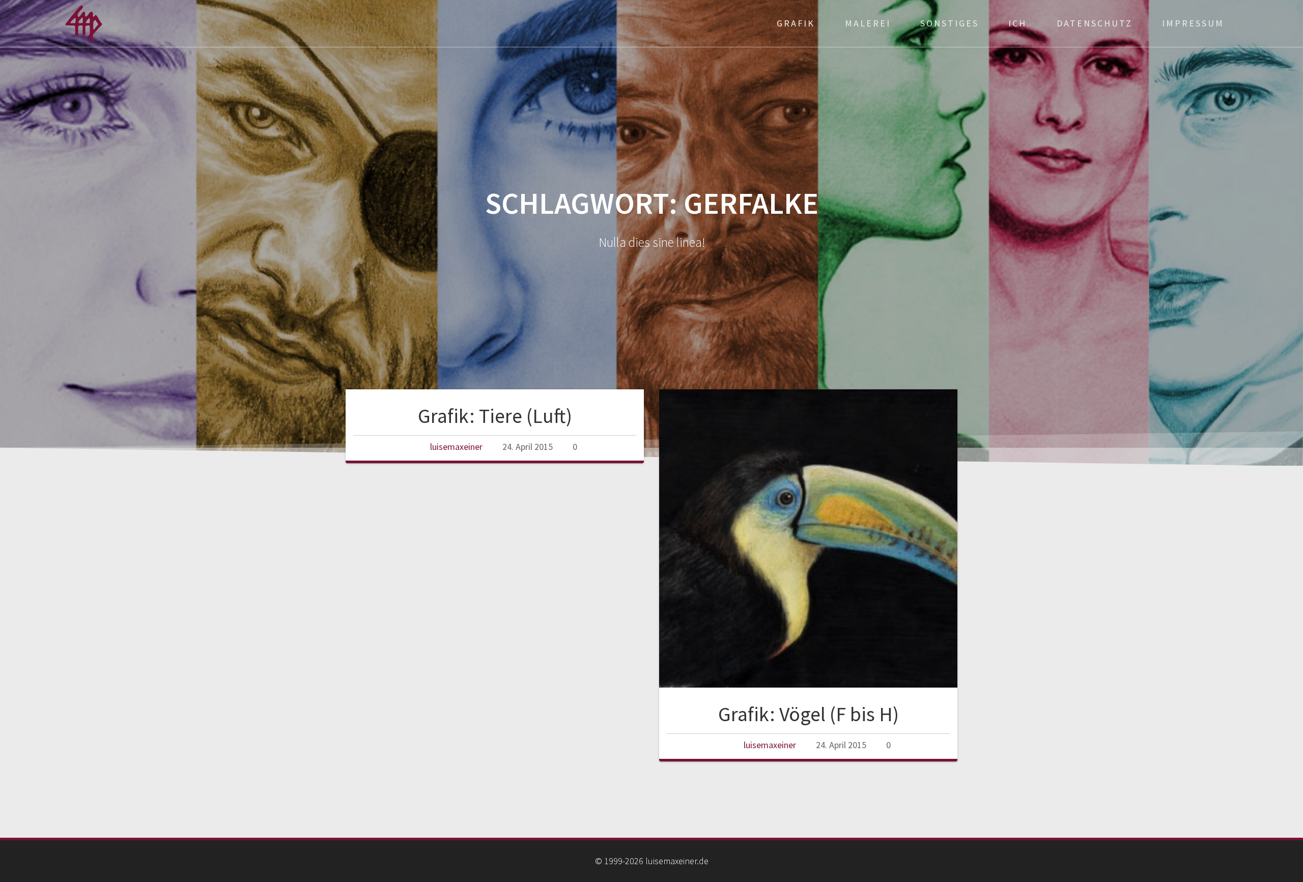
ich (1017, 23)
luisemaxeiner (456, 446)
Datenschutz (1094, 23)
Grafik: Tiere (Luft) (495, 416)
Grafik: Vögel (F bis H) (808, 714)
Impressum (1193, 23)
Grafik (796, 23)
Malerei (868, 23)
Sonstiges (949, 23)
